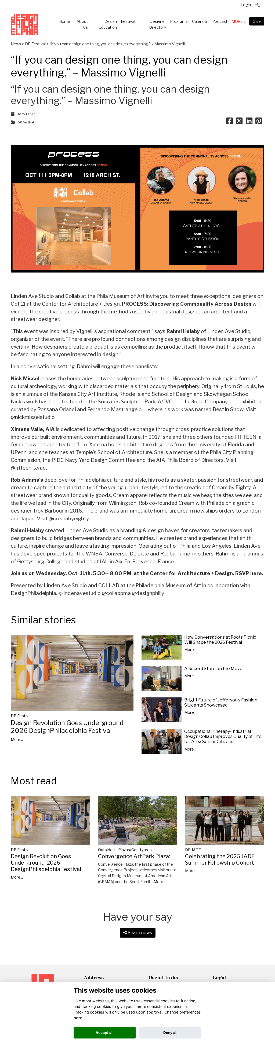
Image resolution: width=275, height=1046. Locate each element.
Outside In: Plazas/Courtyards (125, 849)
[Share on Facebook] (229, 122)
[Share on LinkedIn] (249, 122)
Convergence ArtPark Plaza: (134, 856)
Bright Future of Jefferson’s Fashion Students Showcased (220, 702)
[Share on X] (239, 122)
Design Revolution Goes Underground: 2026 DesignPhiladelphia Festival (68, 726)
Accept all (105, 1032)
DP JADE (193, 849)
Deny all (170, 1032)
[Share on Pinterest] (258, 122)
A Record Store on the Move (213, 668)
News (16, 44)
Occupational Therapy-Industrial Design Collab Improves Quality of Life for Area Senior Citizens (223, 736)
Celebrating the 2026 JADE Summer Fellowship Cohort (220, 859)
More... (17, 739)
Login (246, 4)
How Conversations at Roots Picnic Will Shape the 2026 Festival (220, 640)
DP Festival (35, 44)
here (78, 1017)
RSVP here (248, 573)
